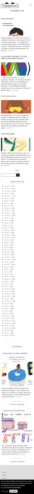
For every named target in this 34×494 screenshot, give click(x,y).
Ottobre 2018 (8, 240)
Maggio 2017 (7, 269)
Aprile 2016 (7, 284)
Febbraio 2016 (8, 289)
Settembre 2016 (8, 279)
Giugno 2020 (8, 198)
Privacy (4, 478)
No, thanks (13, 491)
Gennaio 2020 (8, 210)
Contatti (4, 472)
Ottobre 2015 (7, 299)
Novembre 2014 (8, 323)
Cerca (18, 175)
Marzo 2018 (7, 250)
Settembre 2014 (8, 328)
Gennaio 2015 (8, 318)
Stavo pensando (7, 19)
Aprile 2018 (7, 247)
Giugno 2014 (7, 333)
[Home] (9, 5)
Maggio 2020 (8, 201)
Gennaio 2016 (8, 291)
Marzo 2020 (7, 205)
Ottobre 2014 (8, 325)
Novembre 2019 (8, 215)
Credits (4, 475)
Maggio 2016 (7, 281)
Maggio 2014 (7, 335)
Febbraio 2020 (8, 208)
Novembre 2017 (8, 259)
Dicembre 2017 (8, 257)
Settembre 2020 (8, 196)
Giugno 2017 (7, 267)
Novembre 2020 (8, 191)
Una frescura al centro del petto (14, 411)
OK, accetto (4, 491)
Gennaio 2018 (8, 254)
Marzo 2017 (7, 274)
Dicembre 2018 (8, 235)
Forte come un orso (8, 96)
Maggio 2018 (7, 245)
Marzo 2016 (7, 286)
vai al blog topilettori (17, 462)
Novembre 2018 (8, 237)
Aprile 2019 (7, 225)
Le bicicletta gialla (8, 134)
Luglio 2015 (7, 303)
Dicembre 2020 (8, 188)
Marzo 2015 (7, 313)
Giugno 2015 (7, 306)
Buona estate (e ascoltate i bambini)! (15, 353)
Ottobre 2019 (8, 218)
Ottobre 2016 (8, 276)
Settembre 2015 (8, 301)
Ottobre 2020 (8, 193)
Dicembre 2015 (8, 294)
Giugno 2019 (7, 220)
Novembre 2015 (8, 296)
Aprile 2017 (7, 272)
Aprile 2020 (7, 203)
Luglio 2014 (7, 330)
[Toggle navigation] (30, 5)
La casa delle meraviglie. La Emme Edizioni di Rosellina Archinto (14, 57)
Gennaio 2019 (8, 232)
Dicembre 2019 (8, 213)
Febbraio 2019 (8, 230)
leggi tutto (11, 50)
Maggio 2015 (7, 308)
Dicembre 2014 (8, 321)
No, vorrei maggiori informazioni (11, 487)
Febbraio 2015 (8, 316)
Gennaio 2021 (8, 186)
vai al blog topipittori (17, 404)
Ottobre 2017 (7, 262)
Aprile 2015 (7, 311)
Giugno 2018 (7, 242)
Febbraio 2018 (8, 252)
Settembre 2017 (8, 264)
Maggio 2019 (7, 223)
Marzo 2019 (7, 227)
